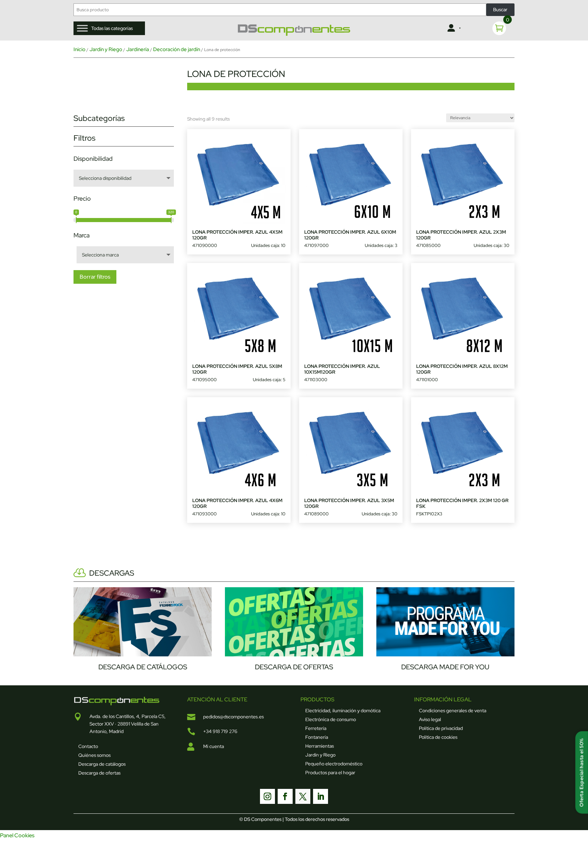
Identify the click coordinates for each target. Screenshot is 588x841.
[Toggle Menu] (82, 28)
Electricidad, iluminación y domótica (342, 710)
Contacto (88, 746)
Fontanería (316, 737)
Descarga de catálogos (102, 764)
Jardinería (137, 49)
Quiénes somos (94, 755)
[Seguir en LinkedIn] (320, 796)
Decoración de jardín (176, 49)
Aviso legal (430, 719)
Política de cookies (438, 737)
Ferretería (315, 728)
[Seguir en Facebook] (285, 796)
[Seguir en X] (302, 796)
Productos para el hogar (330, 772)
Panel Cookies (17, 835)
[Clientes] (453, 28)
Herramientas (319, 746)
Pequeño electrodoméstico (333, 764)
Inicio (79, 49)
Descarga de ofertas (99, 773)
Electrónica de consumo (330, 719)
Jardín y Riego (105, 49)
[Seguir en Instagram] (267, 796)
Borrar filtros (95, 276)
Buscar (500, 9)
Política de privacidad (441, 728)
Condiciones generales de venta (452, 710)
